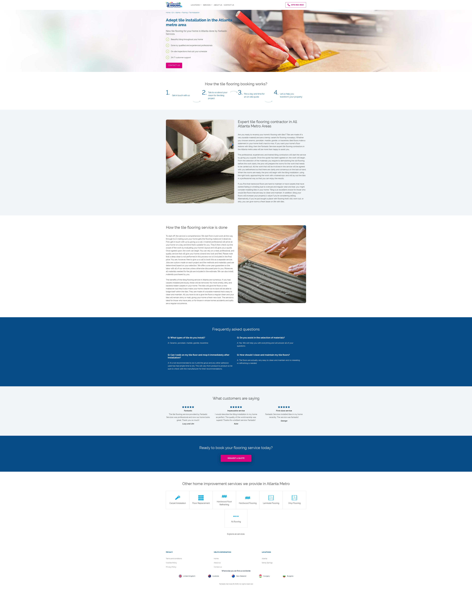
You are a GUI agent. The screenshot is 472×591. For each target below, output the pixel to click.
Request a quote (236, 458)
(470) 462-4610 (297, 5)
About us (218, 5)
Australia (215, 576)
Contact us (229, 5)
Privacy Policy (171, 567)
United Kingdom (189, 576)
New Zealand (241, 576)
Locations (195, 5)
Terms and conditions (174, 558)
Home (216, 558)
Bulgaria (290, 576)
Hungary (266, 576)
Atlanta (264, 558)
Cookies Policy (171, 563)
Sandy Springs (267, 563)
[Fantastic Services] (174, 3)
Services (207, 5)
